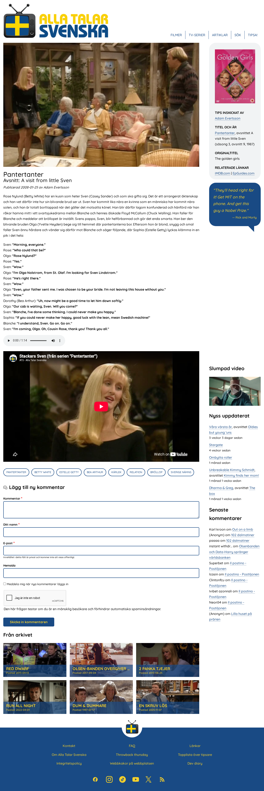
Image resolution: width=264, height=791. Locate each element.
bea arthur (95, 472)
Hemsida (9, 565)
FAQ (132, 746)
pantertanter (16, 472)
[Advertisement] (235, 298)
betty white (42, 472)
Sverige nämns (181, 472)
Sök (238, 35)
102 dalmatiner (242, 535)
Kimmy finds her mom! (241, 475)
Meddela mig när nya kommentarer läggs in (37, 584)
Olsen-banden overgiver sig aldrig (110, 668)
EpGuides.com (244, 173)
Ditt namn (10, 524)
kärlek (116, 472)
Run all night (21, 705)
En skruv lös (153, 705)
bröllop (156, 472)
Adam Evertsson (227, 118)
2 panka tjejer (154, 668)
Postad (17, 672)
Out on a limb (242, 529)
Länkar (195, 746)
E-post (8, 543)
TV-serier (197, 35)
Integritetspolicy (69, 763)
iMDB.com (222, 173)
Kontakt (69, 746)
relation (136, 472)
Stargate (216, 445)
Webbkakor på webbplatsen (132, 763)
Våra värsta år (220, 427)
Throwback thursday (132, 755)
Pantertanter (225, 133)
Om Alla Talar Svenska (69, 755)
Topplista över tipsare (195, 755)
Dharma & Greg (221, 488)
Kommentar (11, 498)
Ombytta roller (220, 457)
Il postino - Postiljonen (242, 574)
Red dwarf (17, 668)
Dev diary (194, 763)
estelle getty (69, 472)
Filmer (176, 35)
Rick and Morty (246, 217)
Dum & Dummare (89, 705)
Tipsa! (252, 35)
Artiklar (220, 35)
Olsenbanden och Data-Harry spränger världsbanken (234, 551)
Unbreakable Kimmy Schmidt (232, 470)
